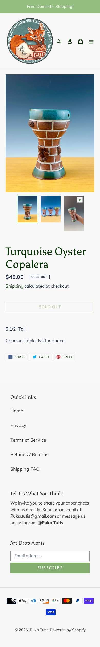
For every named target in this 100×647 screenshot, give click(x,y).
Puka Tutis (39, 629)
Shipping (14, 286)
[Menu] (91, 41)
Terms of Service (28, 440)
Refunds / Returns (29, 454)
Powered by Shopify (68, 629)
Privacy (18, 425)
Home (16, 411)
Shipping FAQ (25, 469)
